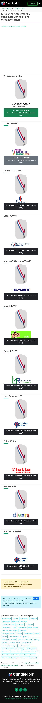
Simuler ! (36, 598)
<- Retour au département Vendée (13, 26)
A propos (36, 696)
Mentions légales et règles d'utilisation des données (21, 698)
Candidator (12, 3)
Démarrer (32, 3)
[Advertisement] (21, 52)
